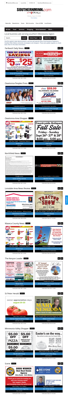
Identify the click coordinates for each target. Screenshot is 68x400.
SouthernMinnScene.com (44, 3)
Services (21, 29)
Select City (47, 38)
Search (24, 38)
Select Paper (33, 38)
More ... (50, 29)
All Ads (8, 29)
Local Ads (23, 3)
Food (14, 29)
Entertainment (41, 29)
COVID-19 (32, 3)
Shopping (30, 29)
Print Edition (34, 18)
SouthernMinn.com (12, 3)
